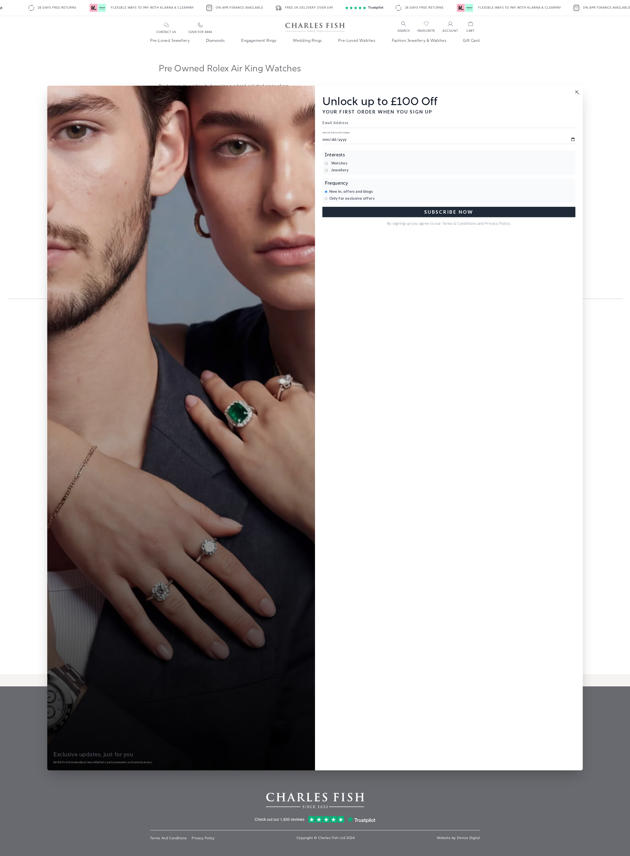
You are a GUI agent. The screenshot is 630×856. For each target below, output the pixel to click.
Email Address (335, 122)
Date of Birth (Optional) (336, 133)
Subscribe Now (448, 212)
